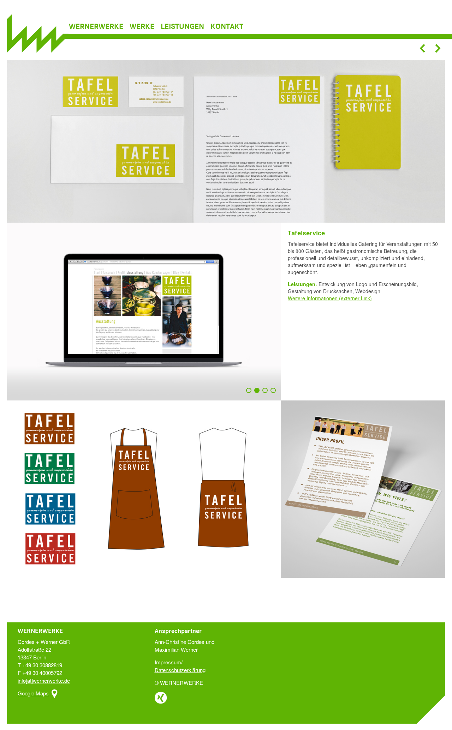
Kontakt (226, 27)
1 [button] (250, 393)
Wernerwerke (96, 27)
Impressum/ (169, 662)
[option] (226, 141)
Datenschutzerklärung (180, 670)
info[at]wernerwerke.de (44, 680)
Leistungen (182, 27)
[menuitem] (98, 27)
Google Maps (33, 693)
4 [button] (274, 393)
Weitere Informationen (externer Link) (330, 298)
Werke (142, 27)
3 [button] (266, 393)
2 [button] (258, 393)
